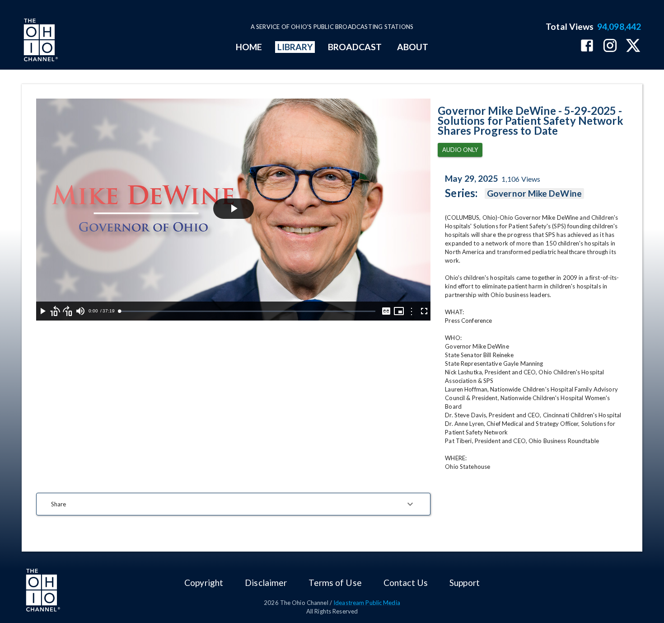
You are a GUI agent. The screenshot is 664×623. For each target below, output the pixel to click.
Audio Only (460, 149)
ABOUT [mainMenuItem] (412, 47)
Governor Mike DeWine (534, 193)
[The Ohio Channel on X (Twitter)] (633, 46)
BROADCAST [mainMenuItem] (355, 47)
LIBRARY (295, 47)
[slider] (247, 311)
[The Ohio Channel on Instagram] (610, 46)
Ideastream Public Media (366, 602)
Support (464, 582)
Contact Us (405, 582)
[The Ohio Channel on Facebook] (587, 46)
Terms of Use (335, 582)
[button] (233, 504)
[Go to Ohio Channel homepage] (40, 41)
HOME (249, 47)
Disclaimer (266, 582)
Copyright (203, 582)
